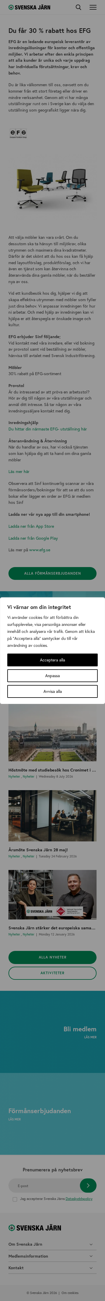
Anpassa (52, 675)
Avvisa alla (52, 691)
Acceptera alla (52, 660)
